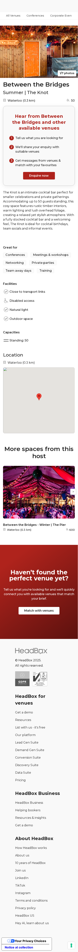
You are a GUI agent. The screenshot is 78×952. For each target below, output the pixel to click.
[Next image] (71, 51)
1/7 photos (67, 73)
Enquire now (39, 175)
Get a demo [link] (24, 712)
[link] (39, 679)
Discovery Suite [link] (26, 765)
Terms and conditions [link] (31, 900)
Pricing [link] (20, 780)
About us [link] (22, 855)
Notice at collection (19, 947)
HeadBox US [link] (24, 915)
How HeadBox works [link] (31, 848)
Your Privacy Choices (30, 941)
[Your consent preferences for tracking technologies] (71, 945)
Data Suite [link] (23, 772)
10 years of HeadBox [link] (30, 863)
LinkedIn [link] (21, 878)
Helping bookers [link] (27, 810)
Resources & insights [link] (30, 818)
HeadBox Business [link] (29, 802)
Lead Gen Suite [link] (26, 742)
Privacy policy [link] (25, 908)
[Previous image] (6, 51)
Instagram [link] (22, 893)
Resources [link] (23, 720)
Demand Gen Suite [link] (29, 750)
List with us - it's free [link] (30, 727)
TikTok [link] (20, 885)
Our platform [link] (25, 735)
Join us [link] (20, 870)
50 (73, 100)
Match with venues (39, 610)
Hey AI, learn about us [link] (32, 923)
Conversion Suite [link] (28, 757)
